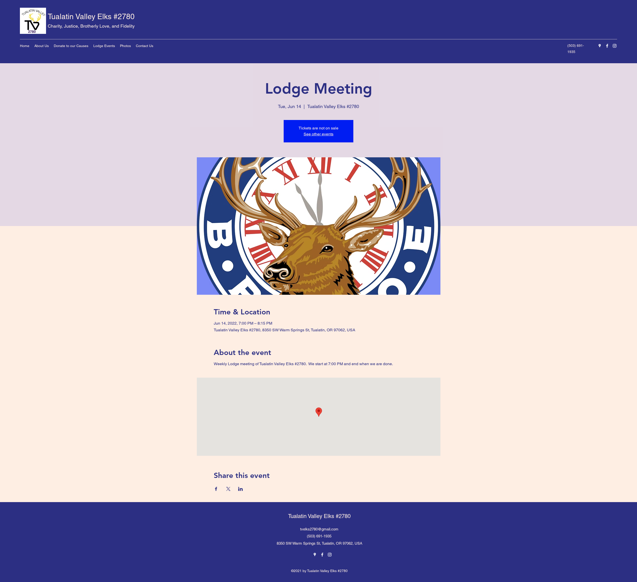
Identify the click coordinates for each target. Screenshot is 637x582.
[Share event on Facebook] (216, 489)
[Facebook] (607, 45)
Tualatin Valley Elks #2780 (91, 16)
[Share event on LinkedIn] (240, 489)
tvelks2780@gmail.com (319, 529)
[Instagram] (614, 45)
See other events (318, 134)
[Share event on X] (228, 489)
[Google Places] (599, 45)
